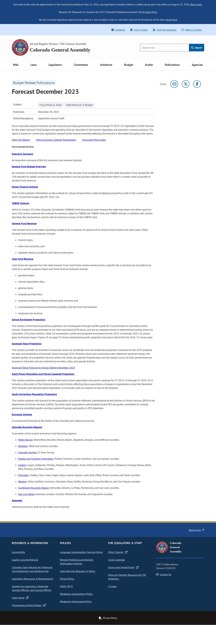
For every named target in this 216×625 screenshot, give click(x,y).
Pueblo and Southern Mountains (35, 458)
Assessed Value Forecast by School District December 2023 (43, 367)
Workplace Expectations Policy (76, 593)
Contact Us (165, 574)
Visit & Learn (141, 29)
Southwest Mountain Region (33, 487)
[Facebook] (197, 84)
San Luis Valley (26, 494)
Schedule (120, 29)
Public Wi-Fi (66, 586)
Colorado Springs (27, 452)
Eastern (22, 465)
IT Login (112, 586)
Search (198, 47)
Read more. (196, 4)
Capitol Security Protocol (25, 559)
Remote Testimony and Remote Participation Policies (76, 561)
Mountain (23, 475)
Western (22, 481)
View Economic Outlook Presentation (56, 139)
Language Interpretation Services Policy (81, 552)
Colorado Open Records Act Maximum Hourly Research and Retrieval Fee (32, 569)
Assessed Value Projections (27, 343)
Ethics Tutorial (115, 552)
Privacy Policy (67, 578)
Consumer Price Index (94, 139)
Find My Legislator (166, 29)
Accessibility (18, 552)
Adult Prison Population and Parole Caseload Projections (43, 374)
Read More (151, 12)
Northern (23, 446)
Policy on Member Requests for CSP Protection (127, 576)
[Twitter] (185, 84)
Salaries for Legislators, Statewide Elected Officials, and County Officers (31, 588)
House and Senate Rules (121, 567)
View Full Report (21, 139)
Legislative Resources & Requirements (32, 578)
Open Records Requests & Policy (77, 571)
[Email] (174, 84)
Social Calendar (116, 559)
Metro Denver (25, 439)
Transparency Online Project (27, 605)
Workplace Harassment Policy (76, 601)
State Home (18, 597)
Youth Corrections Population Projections (34, 394)
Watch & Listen (193, 29)
